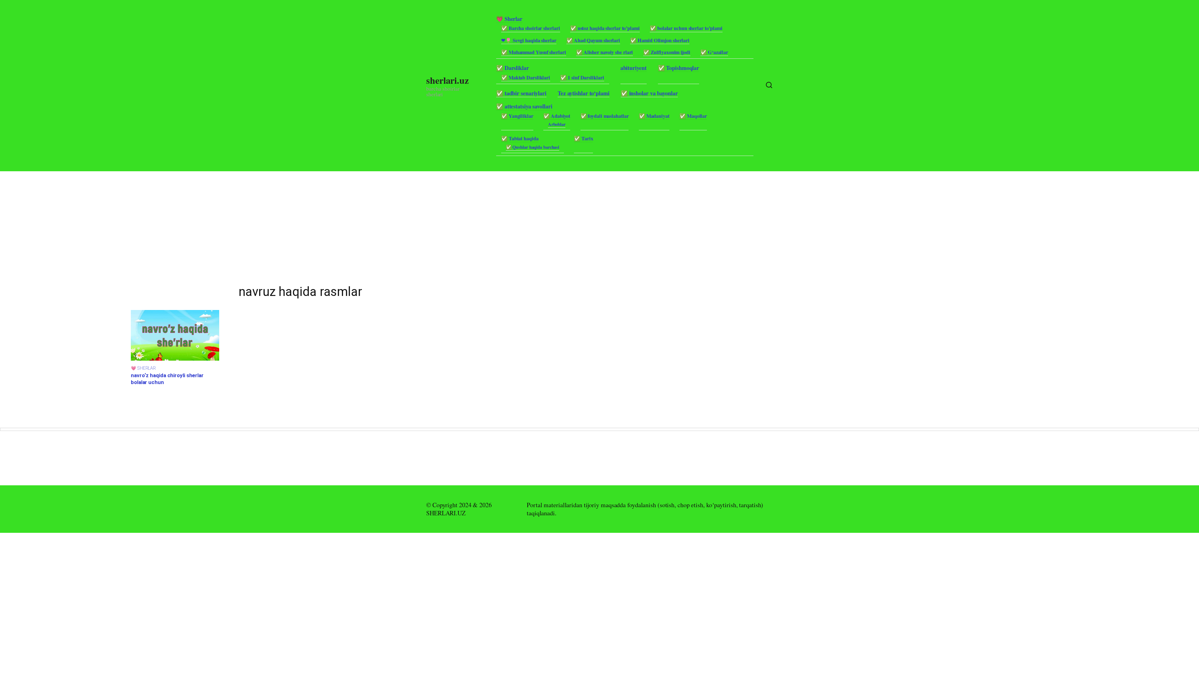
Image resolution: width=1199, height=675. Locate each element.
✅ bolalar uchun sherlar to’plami (686, 28)
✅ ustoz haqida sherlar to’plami (605, 28)
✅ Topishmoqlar (678, 68)
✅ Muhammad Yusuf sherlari (533, 52)
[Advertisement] (187, 215)
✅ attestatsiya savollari (524, 106)
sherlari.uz (447, 80)
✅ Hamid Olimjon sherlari (659, 40)
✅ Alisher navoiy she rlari (604, 52)
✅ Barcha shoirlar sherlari (530, 28)
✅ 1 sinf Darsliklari (582, 77)
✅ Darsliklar (512, 68)
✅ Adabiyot (556, 116)
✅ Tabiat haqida (520, 138)
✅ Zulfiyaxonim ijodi (666, 52)
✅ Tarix (583, 138)
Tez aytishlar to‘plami (583, 93)
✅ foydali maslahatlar (604, 116)
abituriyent (633, 68)
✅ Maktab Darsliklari (525, 77)
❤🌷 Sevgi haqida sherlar (528, 40)
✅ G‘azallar (714, 52)
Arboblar (556, 124)
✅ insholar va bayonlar (649, 93)
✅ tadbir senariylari (521, 93)
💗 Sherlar (509, 19)
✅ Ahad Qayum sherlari (593, 40)
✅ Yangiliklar (517, 116)
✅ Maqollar (693, 116)
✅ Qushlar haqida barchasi (533, 147)
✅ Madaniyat (654, 116)
